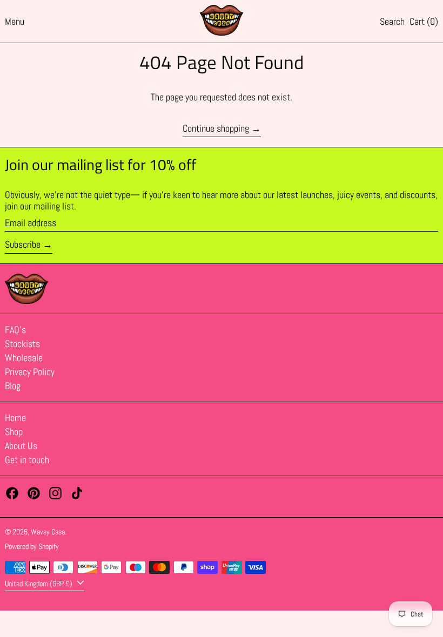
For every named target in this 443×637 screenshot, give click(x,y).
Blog (13, 386)
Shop (14, 431)
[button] (392, 21)
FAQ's (15, 329)
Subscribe (23, 244)
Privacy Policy (30, 371)
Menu (14, 21)
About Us (21, 445)
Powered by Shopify (32, 546)
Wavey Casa (48, 532)
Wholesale (24, 357)
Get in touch (27, 459)
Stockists (22, 343)
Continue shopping (216, 128)
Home (15, 417)
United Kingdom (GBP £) (39, 583)
